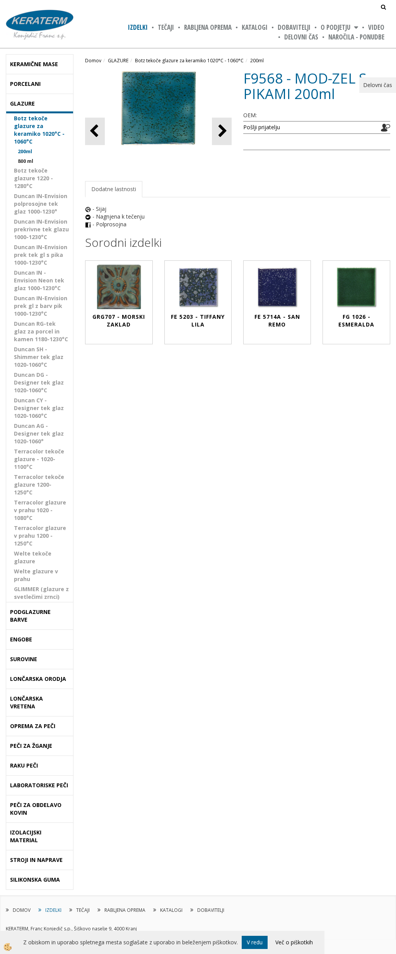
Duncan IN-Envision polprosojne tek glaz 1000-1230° (40, 203)
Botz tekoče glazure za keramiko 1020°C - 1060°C (39, 130)
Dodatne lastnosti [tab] (113, 189)
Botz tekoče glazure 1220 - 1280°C (33, 178)
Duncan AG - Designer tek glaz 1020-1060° (39, 433)
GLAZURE (118, 60)
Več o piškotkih (294, 942)
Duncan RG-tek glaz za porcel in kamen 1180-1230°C (41, 331)
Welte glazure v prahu (36, 575)
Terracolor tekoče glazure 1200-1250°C (39, 484)
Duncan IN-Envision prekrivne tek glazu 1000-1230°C (41, 229)
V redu (255, 942)
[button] (222, 131)
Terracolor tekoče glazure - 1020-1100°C (39, 459)
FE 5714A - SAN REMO (277, 320)
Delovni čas (301, 36)
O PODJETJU (335, 27)
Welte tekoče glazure (32, 557)
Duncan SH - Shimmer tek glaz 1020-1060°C (38, 356)
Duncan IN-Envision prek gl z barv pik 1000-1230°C (40, 305)
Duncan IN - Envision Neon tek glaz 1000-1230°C (39, 280)
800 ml (25, 160)
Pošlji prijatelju (261, 127)
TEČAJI (166, 27)
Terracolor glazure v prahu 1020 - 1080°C (40, 510)
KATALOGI (255, 27)
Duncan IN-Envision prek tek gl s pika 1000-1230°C (40, 254)
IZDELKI (138, 27)
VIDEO (376, 27)
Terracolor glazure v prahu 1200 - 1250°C (40, 535)
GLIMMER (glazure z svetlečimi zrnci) (41, 592)
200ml (25, 151)
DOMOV (22, 910)
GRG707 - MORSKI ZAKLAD (118, 320)
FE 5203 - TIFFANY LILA (198, 320)
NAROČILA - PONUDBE (356, 36)
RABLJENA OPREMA (208, 27)
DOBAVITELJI (294, 27)
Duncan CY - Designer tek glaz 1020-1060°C (39, 408)
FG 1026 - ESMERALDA (356, 320)
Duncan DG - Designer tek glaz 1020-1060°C (39, 382)
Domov (93, 60)
